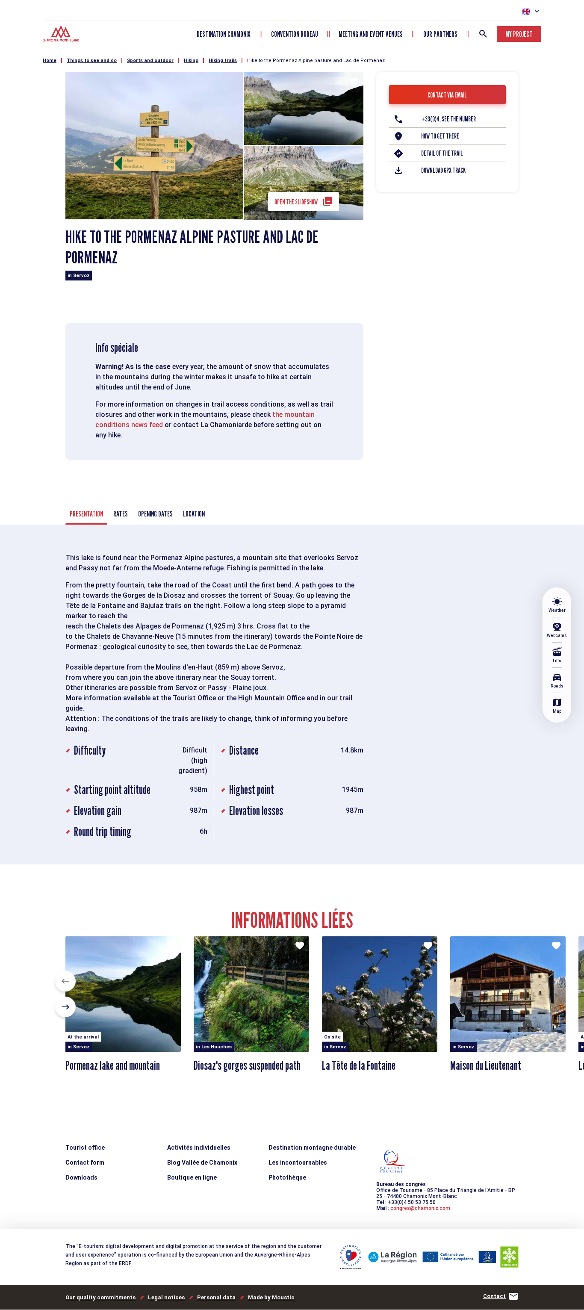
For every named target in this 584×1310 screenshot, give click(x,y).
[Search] (483, 34)
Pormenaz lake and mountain (112, 1065)
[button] (65, 981)
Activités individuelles (198, 1147)
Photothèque (287, 1177)
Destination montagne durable (312, 1147)
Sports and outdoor (150, 60)
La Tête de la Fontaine (358, 1065)
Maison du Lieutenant (485, 1065)
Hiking (191, 60)
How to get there (440, 136)
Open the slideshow (296, 202)
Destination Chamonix (224, 34)
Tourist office (85, 1147)
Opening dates (155, 513)
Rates (120, 513)
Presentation (86, 513)
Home (49, 60)
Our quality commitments (100, 1297)
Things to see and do (92, 60)
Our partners (440, 34)
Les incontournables (297, 1162)
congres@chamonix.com (420, 1208)
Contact (494, 1296)
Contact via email (447, 95)
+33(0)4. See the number (448, 119)
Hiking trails (223, 60)
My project (519, 34)
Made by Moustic (271, 1297)
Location (194, 513)
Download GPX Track (443, 170)
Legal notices (166, 1297)
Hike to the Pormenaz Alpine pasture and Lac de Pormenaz (316, 60)
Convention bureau (294, 34)
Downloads (81, 1177)
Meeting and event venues (371, 34)
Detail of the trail (442, 153)
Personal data (216, 1297)
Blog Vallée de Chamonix (202, 1162)
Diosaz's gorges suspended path (247, 1065)
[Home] (62, 34)
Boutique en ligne (192, 1177)
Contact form (84, 1162)
